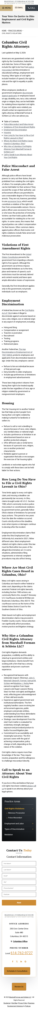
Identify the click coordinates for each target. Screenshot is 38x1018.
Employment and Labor (14, 823)
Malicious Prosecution (16, 813)
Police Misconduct (15, 818)
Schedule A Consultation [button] (17, 971)
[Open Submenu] (32, 808)
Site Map (14, 1003)
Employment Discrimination (15, 130)
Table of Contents (11, 121)
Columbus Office (20, 941)
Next (19, 903)
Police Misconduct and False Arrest (18, 124)
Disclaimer (7, 1003)
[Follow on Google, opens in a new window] (25, 961)
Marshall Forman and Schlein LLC (20, 997)
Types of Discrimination (14, 829)
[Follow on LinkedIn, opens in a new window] (21, 961)
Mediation (9, 834)
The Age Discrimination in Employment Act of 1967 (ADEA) (17, 352)
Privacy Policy (22, 1003)
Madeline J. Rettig (21, 683)
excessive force (14, 201)
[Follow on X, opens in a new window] (17, 961)
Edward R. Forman (19, 681)
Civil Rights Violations (14, 808)
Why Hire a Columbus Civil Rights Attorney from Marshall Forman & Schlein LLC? (18, 149)
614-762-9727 (22, 953)
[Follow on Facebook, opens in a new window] (12, 961)
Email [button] (20, 7)
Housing (7, 132)
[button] (6, 7)
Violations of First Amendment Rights (19, 127)
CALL (32, 8)
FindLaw (28, 1006)
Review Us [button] (19, 987)
